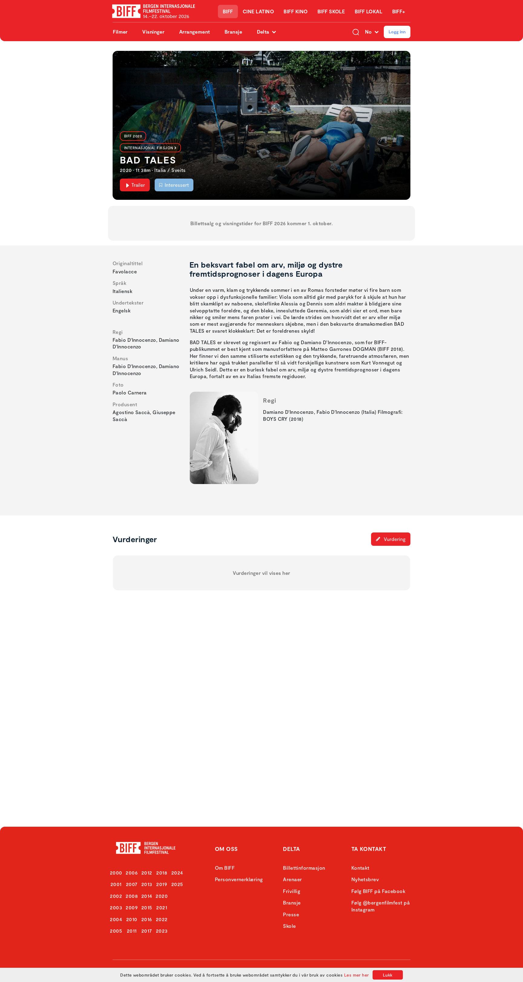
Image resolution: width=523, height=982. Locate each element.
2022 (162, 919)
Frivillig (291, 891)
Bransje (233, 32)
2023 (162, 931)
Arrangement (194, 32)
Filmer (120, 32)
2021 (161, 907)
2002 (116, 896)
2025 (177, 884)
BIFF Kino (296, 11)
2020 (162, 896)
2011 (132, 931)
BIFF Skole (331, 11)
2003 (116, 907)
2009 (132, 907)
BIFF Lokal (369, 11)
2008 (132, 896)
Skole (289, 926)
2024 (177, 872)
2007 (132, 884)
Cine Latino (258, 11)
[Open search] (356, 31)
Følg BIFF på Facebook (378, 891)
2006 (132, 872)
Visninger (153, 32)
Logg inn (397, 31)
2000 (116, 872)
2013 (146, 884)
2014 (146, 896)
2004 (116, 919)
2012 (146, 872)
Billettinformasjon (304, 868)
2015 (146, 907)
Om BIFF (225, 868)
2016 (146, 919)
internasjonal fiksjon (148, 148)
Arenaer (292, 879)
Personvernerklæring (239, 879)
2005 (116, 931)
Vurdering (394, 539)
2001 (116, 884)
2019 (161, 884)
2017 (146, 931)
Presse (291, 914)
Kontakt (360, 868)
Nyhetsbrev (365, 879)
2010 (131, 919)
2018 (161, 872)
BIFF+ (398, 11)
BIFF (228, 11)
